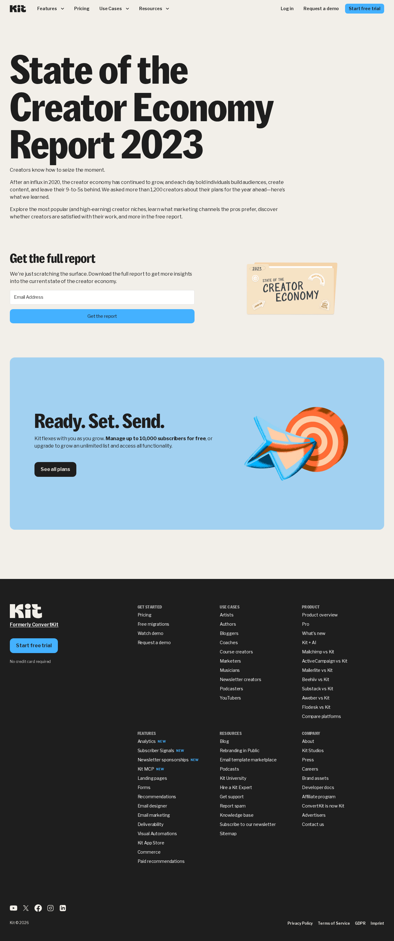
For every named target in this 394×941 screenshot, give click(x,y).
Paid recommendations (161, 861)
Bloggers (229, 633)
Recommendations (157, 796)
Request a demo (154, 642)
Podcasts (229, 769)
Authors (228, 624)
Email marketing (154, 815)
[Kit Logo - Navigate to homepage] (18, 9)
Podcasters (231, 688)
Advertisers (314, 815)
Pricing (144, 614)
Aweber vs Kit (316, 697)
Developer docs (318, 787)
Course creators (236, 651)
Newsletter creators (240, 679)
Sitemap (228, 833)
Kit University (233, 778)
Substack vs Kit (317, 688)
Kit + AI (309, 642)
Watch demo (150, 633)
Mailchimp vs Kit (318, 651)
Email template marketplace (248, 759)
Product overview (320, 614)
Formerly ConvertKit (34, 625)
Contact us (313, 824)
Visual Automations (157, 833)
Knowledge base (237, 815)
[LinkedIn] (62, 910)
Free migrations (154, 624)
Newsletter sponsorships (163, 759)
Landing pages (152, 778)
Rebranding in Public (239, 750)
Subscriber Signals (156, 750)
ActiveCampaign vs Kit (325, 661)
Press (308, 759)
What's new (313, 633)
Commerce (149, 852)
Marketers (230, 661)
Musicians (230, 670)
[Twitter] (26, 910)
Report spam (233, 805)
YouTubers (230, 697)
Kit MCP (146, 769)
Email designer (152, 805)
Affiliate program (319, 796)
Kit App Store (151, 842)
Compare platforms (321, 716)
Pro (305, 624)
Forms (144, 787)
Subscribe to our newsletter (248, 824)
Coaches (229, 642)
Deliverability (150, 824)
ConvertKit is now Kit (323, 805)
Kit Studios (313, 750)
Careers (310, 769)
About (308, 741)
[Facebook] (38, 910)
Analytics (147, 741)
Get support (232, 796)
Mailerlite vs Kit (317, 670)
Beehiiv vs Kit (315, 679)
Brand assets (315, 778)
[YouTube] (13, 910)
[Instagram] (50, 910)
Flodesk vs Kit (316, 707)
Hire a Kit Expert (236, 787)
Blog (224, 741)
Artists (227, 614)
